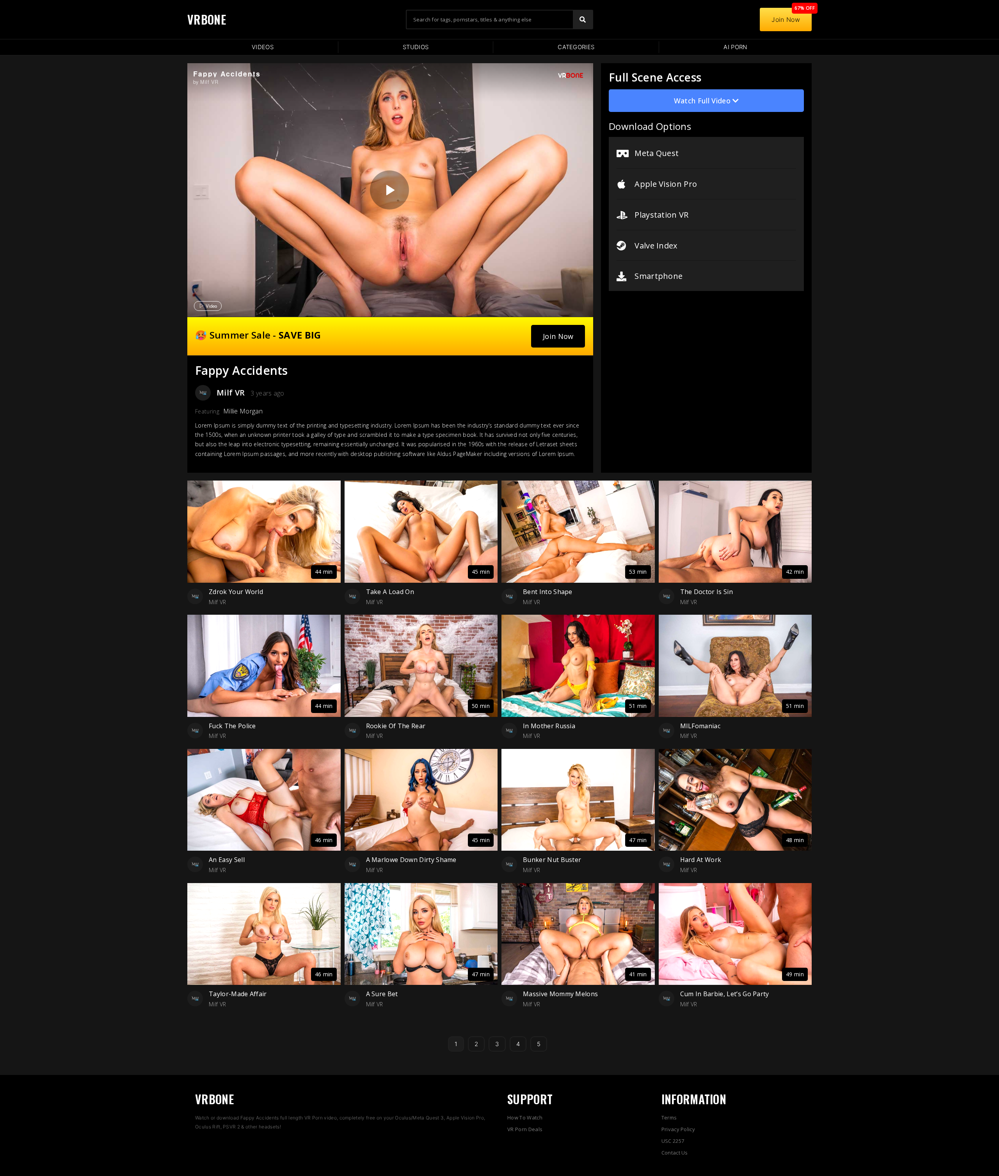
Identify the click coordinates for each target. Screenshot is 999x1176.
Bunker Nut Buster (552, 859)
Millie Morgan (243, 411)
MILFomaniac (700, 726)
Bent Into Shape (547, 591)
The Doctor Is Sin (706, 591)
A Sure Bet (382, 994)
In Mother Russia (549, 726)
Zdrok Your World (236, 591)
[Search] (582, 19)
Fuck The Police (232, 726)
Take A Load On (390, 591)
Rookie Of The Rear (396, 726)
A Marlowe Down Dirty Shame (411, 859)
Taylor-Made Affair (238, 994)
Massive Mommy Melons (560, 994)
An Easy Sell (227, 859)
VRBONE (206, 19)
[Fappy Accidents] (389, 189)
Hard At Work (701, 859)
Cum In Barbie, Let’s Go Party (724, 994)
